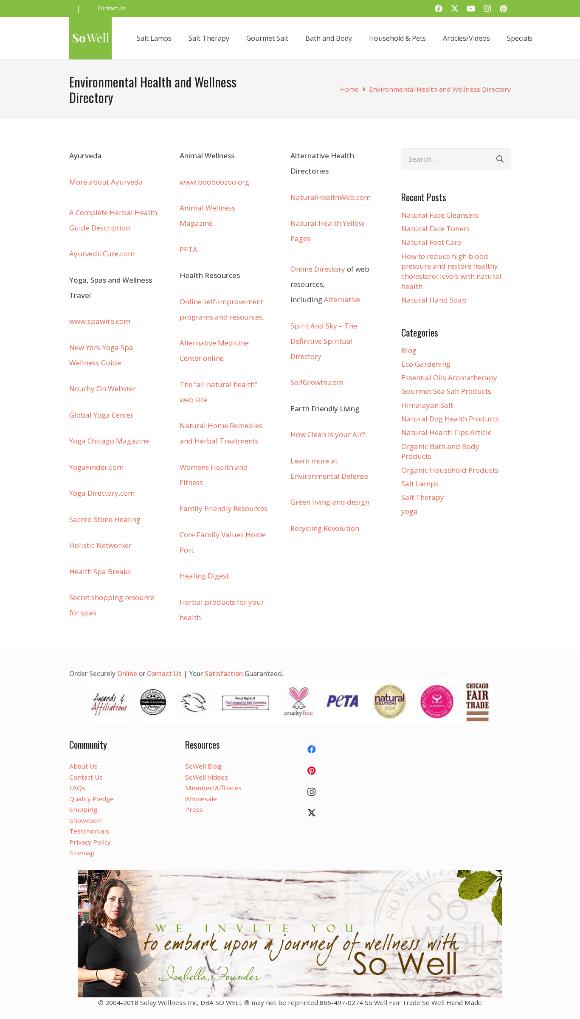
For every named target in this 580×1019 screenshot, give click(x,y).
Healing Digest (204, 576)
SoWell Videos (206, 777)
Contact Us (164, 673)
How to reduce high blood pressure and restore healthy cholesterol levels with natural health (451, 271)
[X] (454, 8)
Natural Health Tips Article (446, 432)
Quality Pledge (91, 798)
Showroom (86, 820)
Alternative (342, 299)
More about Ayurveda (106, 182)
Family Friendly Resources (223, 508)
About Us (83, 766)
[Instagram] (487, 8)
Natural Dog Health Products (450, 419)
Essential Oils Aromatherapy (449, 377)
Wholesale (201, 798)
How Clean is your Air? (327, 434)
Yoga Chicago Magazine (109, 441)
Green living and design (329, 502)
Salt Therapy (422, 497)
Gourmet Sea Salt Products (446, 391)
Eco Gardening (425, 364)
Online (127, 673)
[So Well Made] (90, 38)
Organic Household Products (449, 470)
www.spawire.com (99, 321)
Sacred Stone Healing (105, 519)
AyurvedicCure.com (102, 253)
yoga (409, 511)
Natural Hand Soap (434, 300)
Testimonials (89, 831)
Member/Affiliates (213, 787)
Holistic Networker (100, 545)
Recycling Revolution (324, 528)
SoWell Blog (203, 766)
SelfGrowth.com (316, 382)
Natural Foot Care (431, 242)
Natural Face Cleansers (440, 215)
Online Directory (317, 269)
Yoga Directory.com (102, 493)
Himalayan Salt (427, 405)
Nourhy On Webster (102, 388)
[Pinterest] (503, 8)
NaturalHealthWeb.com (330, 197)
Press (194, 809)
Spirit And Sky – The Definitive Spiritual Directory (323, 341)
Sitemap (82, 852)
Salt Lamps (420, 483)
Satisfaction (224, 673)
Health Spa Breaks (100, 571)
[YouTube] (471, 8)
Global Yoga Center (101, 415)
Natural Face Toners (435, 228)
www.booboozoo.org (214, 182)
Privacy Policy (90, 842)
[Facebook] (438, 8)
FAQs (77, 787)
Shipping (83, 809)
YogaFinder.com (96, 467)
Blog (409, 350)
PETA (188, 249)
